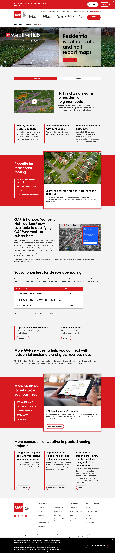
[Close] (113, 2)
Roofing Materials (32, 16)
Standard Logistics (92, 511)
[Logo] (20, 19)
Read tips (81, 488)
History (40, 511)
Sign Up (92, 4)
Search (42, 11)
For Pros (80, 16)
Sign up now (69, 60)
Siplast (88, 507)
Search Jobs (58, 511)
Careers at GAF (58, 507)
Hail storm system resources (43, 536)
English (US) (54, 11)
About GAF (41, 507)
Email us (66, 338)
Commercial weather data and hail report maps (65, 536)
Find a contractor (94, 17)
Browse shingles (79, 11)
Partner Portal (66, 11)
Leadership (41, 515)
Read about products (56, 488)
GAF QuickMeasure (55, 426)
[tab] (29, 181)
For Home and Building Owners (65, 16)
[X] (18, 516)
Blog (71, 515)
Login (104, 4)
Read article (23, 488)
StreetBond (89, 519)
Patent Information (76, 511)
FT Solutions (90, 522)
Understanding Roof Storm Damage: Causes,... (84, 536)
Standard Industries (44, 522)
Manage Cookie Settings (96, 545)
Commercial (79, 78)
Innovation (41, 519)
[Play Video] (34, 101)
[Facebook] (15, 516)
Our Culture (57, 515)
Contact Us (73, 507)
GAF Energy (89, 515)
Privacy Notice (47, 551)
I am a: (93, 11)
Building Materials (46, 16)
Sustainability (42, 526)
